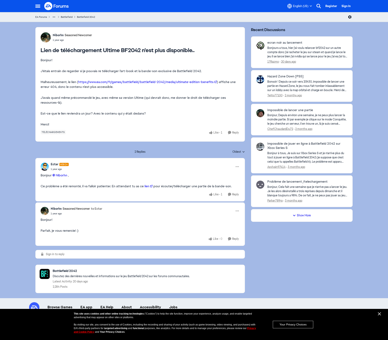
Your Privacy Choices (293, 324)
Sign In (346, 6)
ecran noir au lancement (284, 43)
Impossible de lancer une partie (290, 110)
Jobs (173, 307)
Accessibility (150, 307)
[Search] (318, 6)
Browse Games (59, 307)
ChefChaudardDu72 (280, 129)
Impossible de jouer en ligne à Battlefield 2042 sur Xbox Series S (304, 146)
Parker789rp (275, 200)
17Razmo (273, 61)
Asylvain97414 (276, 167)
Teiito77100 (275, 95)
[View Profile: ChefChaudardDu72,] (260, 113)
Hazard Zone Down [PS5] (285, 76)
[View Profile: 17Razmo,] (260, 46)
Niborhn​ (61, 175)
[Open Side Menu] (37, 6)
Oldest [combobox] (238, 152)
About (126, 307)
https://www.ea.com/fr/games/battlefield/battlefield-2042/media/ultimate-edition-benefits (146, 82)
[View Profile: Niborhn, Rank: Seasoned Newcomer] (46, 37)
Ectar (54, 164)
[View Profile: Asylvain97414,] (260, 147)
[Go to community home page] (56, 6)
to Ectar (96, 209)
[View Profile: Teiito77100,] (260, 79)
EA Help (106, 307)
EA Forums (41, 17)
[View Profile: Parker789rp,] (260, 185)
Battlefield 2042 (86, 17)
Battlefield (67, 17)
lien (146, 186)
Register (331, 6)
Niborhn (58, 35)
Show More (304, 215)
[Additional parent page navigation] (54, 17)
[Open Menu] (350, 17)
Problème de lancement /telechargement (297, 182)
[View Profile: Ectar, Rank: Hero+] (45, 167)
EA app (86, 307)
